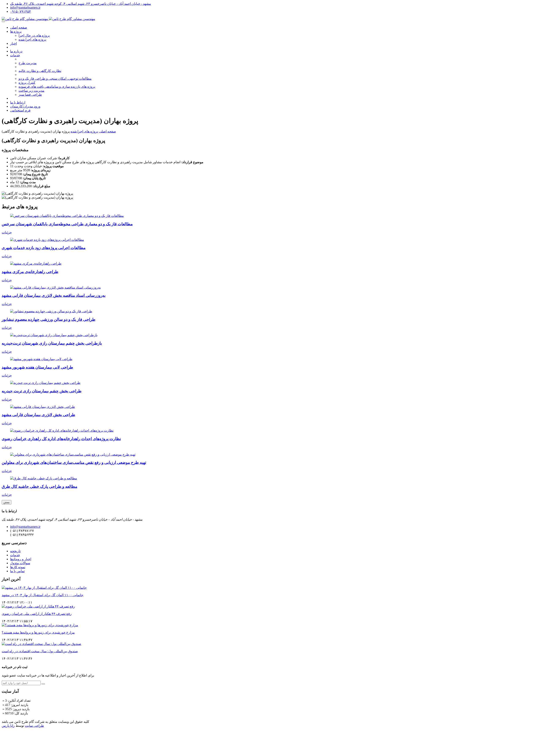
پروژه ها (15, 31)
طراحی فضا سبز (30, 94)
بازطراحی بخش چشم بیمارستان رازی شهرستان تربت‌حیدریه (52, 343)
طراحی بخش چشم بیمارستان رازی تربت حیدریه (41, 391)
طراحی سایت (34, 725)
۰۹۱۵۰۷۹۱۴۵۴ (20, 11)
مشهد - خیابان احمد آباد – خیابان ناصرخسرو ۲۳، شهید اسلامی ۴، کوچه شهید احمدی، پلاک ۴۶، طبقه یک (80, 3)
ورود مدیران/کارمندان (25, 106)
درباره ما (16, 51)
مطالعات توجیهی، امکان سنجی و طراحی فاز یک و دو (55, 78)
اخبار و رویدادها (20, 559)
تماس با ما (17, 571)
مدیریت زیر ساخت (31, 90)
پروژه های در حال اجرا (34, 35)
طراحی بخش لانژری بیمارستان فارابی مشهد (38, 415)
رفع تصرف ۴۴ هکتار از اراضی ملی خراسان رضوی (37, 614)
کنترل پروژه (27, 82)
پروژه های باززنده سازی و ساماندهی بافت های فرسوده (57, 86)
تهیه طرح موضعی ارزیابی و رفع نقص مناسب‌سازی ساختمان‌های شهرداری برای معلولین (74, 462)
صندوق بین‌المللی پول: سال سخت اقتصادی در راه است (40, 651)
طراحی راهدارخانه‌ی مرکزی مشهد (30, 271)
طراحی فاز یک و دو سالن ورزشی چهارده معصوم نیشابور (48, 319)
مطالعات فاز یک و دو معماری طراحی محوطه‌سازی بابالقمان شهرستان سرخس (67, 224)
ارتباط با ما (17, 102)
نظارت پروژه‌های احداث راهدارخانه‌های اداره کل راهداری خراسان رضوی (61, 438)
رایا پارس (8, 725)
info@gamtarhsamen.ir (25, 7)
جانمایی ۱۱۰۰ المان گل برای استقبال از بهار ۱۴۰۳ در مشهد (42, 595)
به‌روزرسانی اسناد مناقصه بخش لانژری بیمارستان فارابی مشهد (53, 295)
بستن (6, 502)
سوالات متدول (20, 563)
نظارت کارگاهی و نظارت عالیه (40, 71)
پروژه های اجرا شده (32, 39)
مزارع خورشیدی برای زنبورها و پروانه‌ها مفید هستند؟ (38, 632)
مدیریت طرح (28, 63)
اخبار (13, 43)
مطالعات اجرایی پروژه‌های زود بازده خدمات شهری (43, 247)
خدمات (15, 55)
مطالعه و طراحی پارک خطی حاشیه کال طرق (39, 486)
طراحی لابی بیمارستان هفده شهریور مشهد (37, 367)
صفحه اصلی (18, 27)
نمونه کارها (17, 567)
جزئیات (7, 232)
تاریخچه (15, 551)
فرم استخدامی (20, 110)
